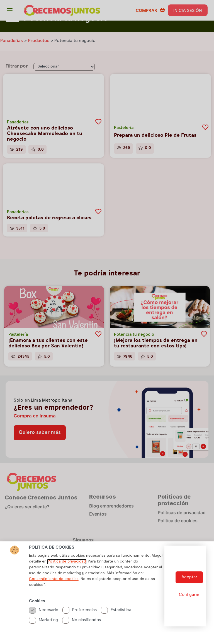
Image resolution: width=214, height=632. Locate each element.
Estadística (121, 610)
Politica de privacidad (67, 562)
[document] (107, 316)
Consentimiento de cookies (54, 579)
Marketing (48, 620)
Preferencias (84, 610)
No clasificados (86, 620)
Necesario (48, 610)
